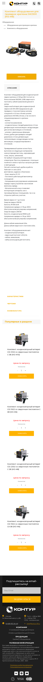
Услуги (31, 630)
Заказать (22, 376)
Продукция (23, 630)
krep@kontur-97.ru (33, 623)
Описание (12, 88)
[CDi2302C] (21, 454)
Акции (25, 633)
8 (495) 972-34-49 (12, 623)
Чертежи (11, 304)
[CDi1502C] (21, 396)
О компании (13, 630)
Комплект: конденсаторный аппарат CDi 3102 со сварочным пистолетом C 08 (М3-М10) (23, 352)
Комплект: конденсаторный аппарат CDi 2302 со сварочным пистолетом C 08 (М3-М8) (23, 466)
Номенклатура (14, 311)
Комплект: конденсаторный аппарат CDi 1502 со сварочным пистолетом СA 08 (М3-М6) (23, 524)
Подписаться (22, 599)
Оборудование (24, 639)
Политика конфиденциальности (21, 665)
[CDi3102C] (21, 339)
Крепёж (15, 639)
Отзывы (32, 633)
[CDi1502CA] (21, 511)
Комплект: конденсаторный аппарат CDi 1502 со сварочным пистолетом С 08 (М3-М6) (23, 409)
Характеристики (15, 296)
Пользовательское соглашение (21, 667)
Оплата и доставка (15, 633)
